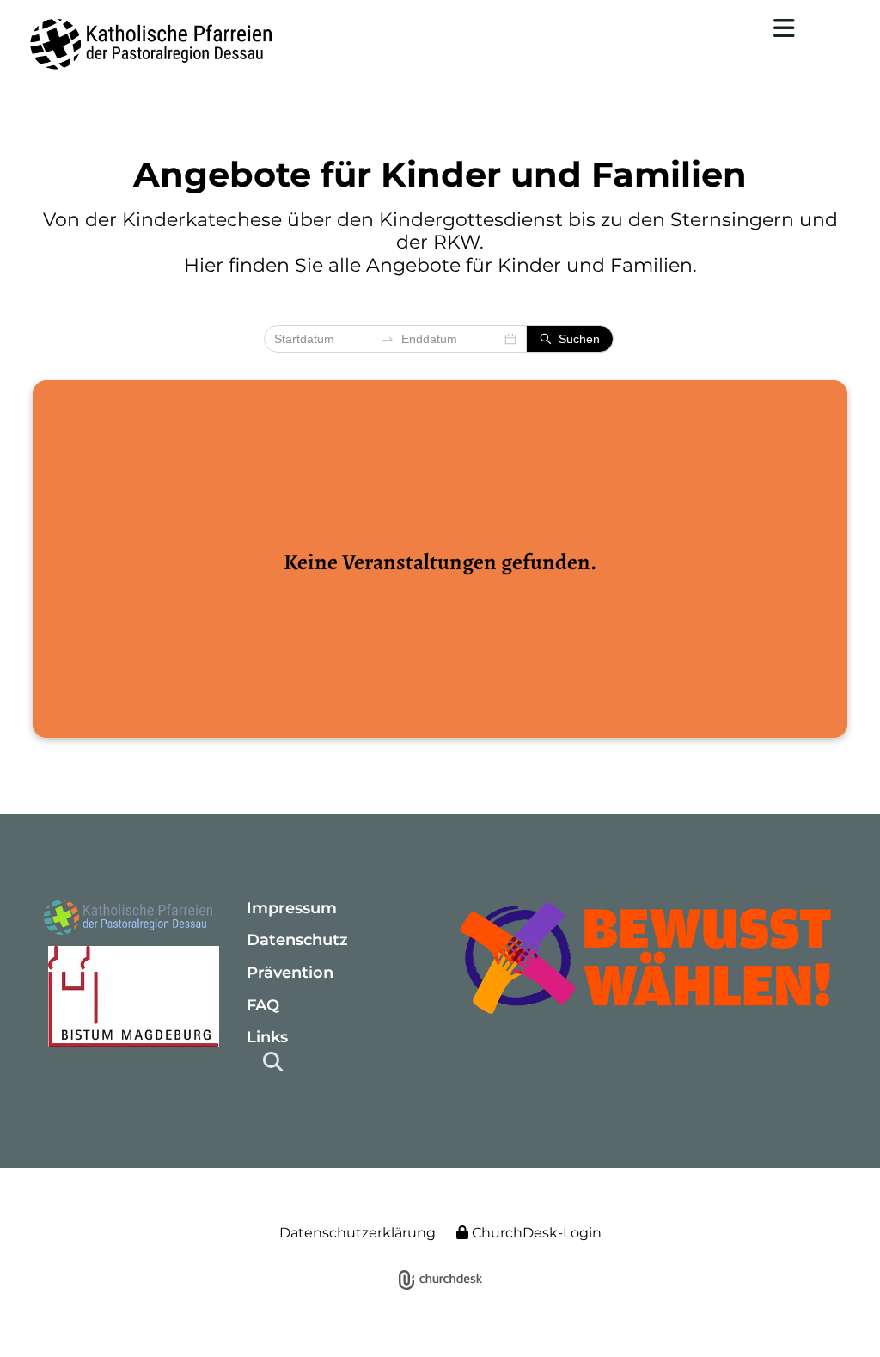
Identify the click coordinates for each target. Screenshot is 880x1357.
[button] (784, 28)
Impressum (292, 908)
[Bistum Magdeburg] (129, 996)
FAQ (263, 1005)
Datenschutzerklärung (357, 1233)
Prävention (290, 972)
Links (267, 1037)
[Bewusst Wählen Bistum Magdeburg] (647, 957)
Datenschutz (297, 939)
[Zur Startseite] (129, 918)
